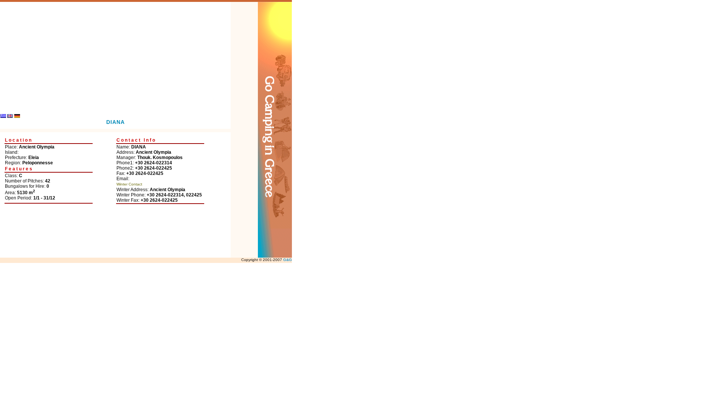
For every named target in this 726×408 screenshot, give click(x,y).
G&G (287, 260)
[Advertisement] (115, 55)
